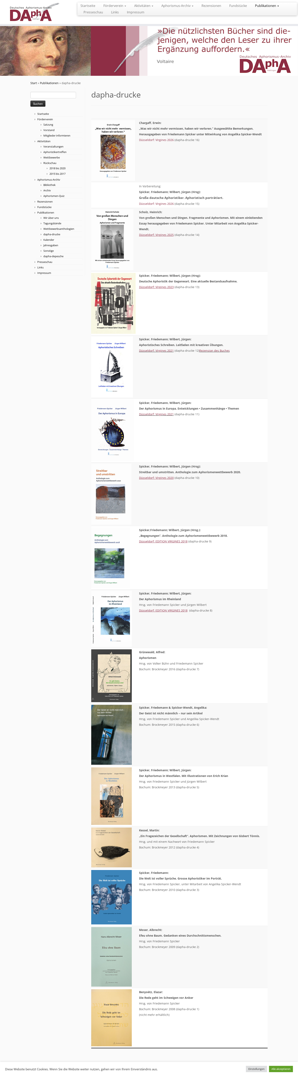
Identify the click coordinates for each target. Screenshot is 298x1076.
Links (115, 12)
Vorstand (49, 130)
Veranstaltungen (53, 146)
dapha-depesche (53, 256)
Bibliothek (49, 185)
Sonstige (48, 251)
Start (33, 83)
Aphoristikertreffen (54, 152)
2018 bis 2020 (57, 168)
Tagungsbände (52, 223)
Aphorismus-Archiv (176, 5)
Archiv (47, 190)
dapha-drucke (51, 234)
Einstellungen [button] (256, 1069)
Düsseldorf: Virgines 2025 (156, 235)
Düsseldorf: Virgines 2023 (156, 287)
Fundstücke (238, 5)
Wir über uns (51, 218)
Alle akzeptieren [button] (280, 1069)
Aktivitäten (142, 5)
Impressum (135, 12)
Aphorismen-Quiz (53, 196)
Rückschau (49, 163)
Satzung (48, 124)
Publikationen (266, 5)
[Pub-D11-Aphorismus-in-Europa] (112, 430)
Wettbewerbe (51, 157)
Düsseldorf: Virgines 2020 (156, 478)
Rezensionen (211, 5)
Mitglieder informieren (56, 135)
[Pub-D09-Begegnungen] (110, 557)
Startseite (87, 5)
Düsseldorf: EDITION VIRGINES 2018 (163, 541)
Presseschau (93, 12)
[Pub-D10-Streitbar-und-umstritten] (111, 494)
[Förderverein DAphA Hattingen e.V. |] (34, 12)
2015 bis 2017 (57, 174)
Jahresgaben (50, 245)
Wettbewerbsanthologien (58, 229)
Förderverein (113, 5)
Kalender (48, 240)
